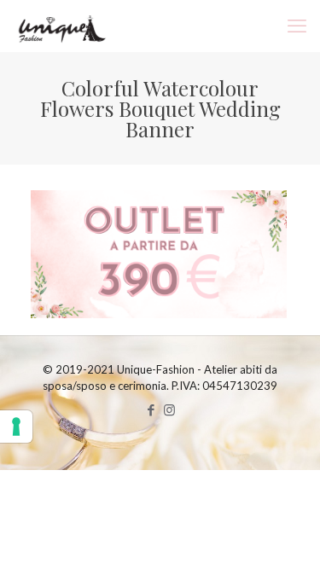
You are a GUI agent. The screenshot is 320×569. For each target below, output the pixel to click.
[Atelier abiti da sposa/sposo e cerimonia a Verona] (60, 25)
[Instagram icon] (169, 409)
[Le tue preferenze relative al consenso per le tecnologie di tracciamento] (16, 426)
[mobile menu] (296, 25)
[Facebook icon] (151, 409)
